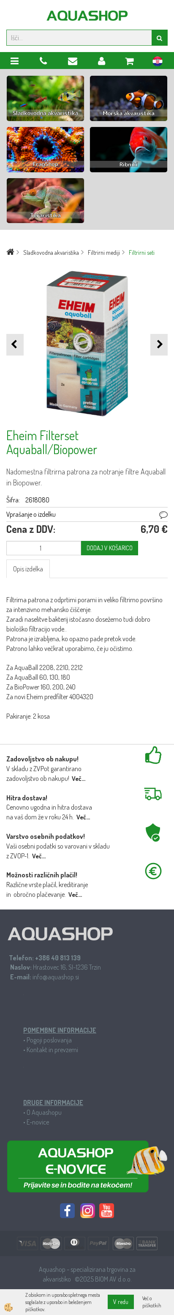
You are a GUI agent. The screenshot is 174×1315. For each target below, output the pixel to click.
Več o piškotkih (151, 1302)
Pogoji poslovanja (49, 1040)
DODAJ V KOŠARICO (110, 547)
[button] (159, 345)
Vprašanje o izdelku (31, 514)
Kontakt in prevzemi (52, 1049)
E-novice (38, 1122)
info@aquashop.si (56, 977)
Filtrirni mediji (104, 252)
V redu (120, 1301)
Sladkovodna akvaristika (51, 252)
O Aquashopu (44, 1112)
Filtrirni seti (142, 252)
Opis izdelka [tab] (28, 569)
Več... (78, 779)
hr (157, 62)
